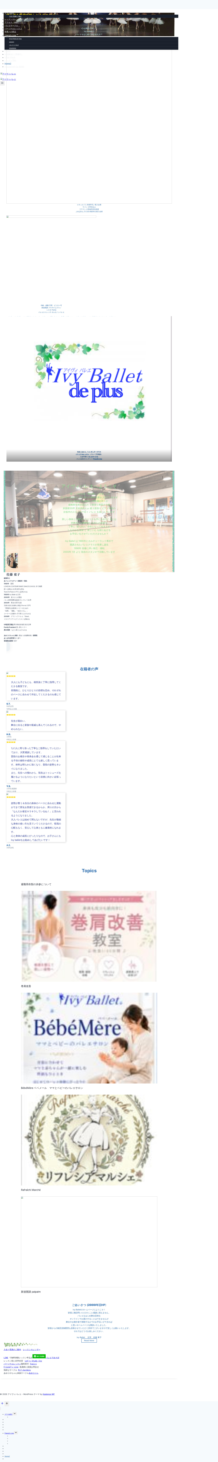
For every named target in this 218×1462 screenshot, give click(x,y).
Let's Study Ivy (33, 1361)
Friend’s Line (11, 1367)
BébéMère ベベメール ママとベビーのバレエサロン (52, 1087)
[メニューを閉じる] (0, 1408)
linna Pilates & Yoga (15, 39)
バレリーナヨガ (14, 45)
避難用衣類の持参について (36, 884)
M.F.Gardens (24, 1370)
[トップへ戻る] (2, 1404)
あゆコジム (33, 1373)
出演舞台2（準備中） (14, 54)
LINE (6, 1358)
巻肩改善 (26, 986)
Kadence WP (49, 1394)
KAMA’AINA (12, 48)
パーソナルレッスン (13, 28)
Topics (7, 51)
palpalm (11, 42)
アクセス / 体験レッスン (15, 22)
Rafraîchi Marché (31, 1189)
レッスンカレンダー (13, 19)
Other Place (10, 57)
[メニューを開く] (2, 83)
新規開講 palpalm (31, 1291)
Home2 (8, 63)
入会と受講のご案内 (15, 16)
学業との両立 (10, 32)
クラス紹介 (8, 1414)
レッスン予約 (10, 60)
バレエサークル (12, 25)
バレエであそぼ (52, 1358)
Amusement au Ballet (14, 67)
